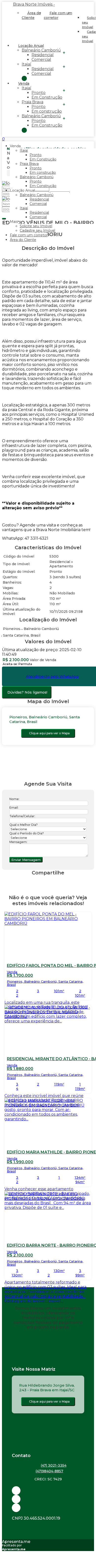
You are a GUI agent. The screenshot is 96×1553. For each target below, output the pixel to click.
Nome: (14, 799)
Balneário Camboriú (41, 50)
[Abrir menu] (1, 139)
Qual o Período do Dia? (26, 833)
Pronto (39, 92)
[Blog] (48, 1499)
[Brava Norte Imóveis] (48, 1507)
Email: (13, 807)
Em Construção (47, 97)
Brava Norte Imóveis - (34, 4)
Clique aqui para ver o (49, 733)
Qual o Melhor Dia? (23, 825)
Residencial (43, 55)
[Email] (48, 1490)
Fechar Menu (24, 130)
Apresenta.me (16, 1541)
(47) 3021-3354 (53, 1465)
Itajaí (26, 64)
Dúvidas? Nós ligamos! (27, 692)
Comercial (41, 59)
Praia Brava (32, 102)
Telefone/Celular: (22, 816)
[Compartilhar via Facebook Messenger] (53, 882)
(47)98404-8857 (49, 1471)
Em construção (47, 111)
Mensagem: (18, 842)
